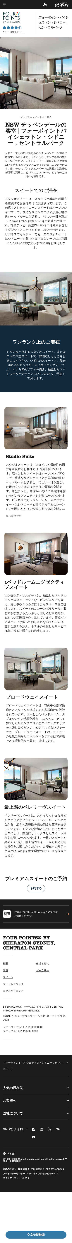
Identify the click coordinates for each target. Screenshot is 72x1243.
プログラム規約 (54, 1169)
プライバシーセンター (14, 1173)
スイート (8, 977)
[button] (45, 4)
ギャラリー (42, 970)
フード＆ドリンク (13, 984)
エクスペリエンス (13, 990)
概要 (5, 963)
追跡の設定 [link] (8, 1169)
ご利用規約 (36, 1169)
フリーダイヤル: (23, 1026)
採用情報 (22, 1169)
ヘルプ (23, 1178)
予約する (36, 888)
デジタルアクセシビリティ (42, 1173)
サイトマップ (9, 1178)
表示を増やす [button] (13, 515)
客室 (5, 970)
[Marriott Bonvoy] (59, 4)
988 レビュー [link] (17, 32)
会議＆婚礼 (42, 963)
